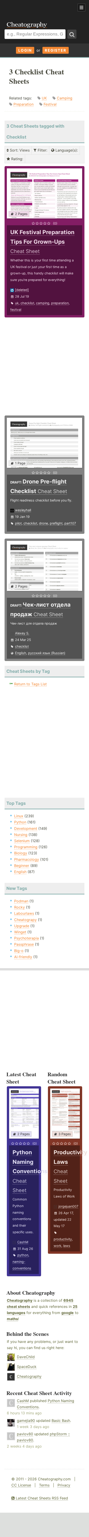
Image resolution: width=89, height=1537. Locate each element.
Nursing (20, 834)
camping (42, 303)
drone (43, 523)
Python (20, 822)
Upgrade (21, 926)
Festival (50, 104)
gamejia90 (26, 1420)
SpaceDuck (27, 1366)
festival (15, 309)
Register (55, 50)
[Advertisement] (36, 7)
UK (44, 98)
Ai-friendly (23, 957)
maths (12, 1319)
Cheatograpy (25, 919)
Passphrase (24, 944)
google (67, 1312)
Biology (20, 853)
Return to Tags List (30, 684)
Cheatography (19, 1300)
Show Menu (81, 7)
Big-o (19, 950)
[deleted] (22, 290)
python (22, 1255)
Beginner (21, 865)
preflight (56, 523)
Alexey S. (22, 633)
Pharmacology (26, 859)
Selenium (22, 840)
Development (25, 828)
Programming (25, 847)
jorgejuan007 (68, 1206)
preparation (60, 303)
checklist (27, 303)
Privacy (64, 1485)
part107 (70, 523)
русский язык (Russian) (46, 653)
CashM (22, 1242)
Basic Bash (61, 1420)
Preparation (23, 104)
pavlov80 (25, 1434)
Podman (21, 901)
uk (17, 303)
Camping (64, 98)
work (57, 1246)
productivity (63, 1239)
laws (66, 1246)
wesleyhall (23, 510)
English (20, 653)
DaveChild (26, 1357)
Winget (20, 932)
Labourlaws (24, 913)
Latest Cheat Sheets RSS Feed (41, 1498)
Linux (18, 816)
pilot (18, 523)
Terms (44, 1485)
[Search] (71, 34)
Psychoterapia (26, 938)
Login (25, 50)
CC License (21, 1485)
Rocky (19, 907)
